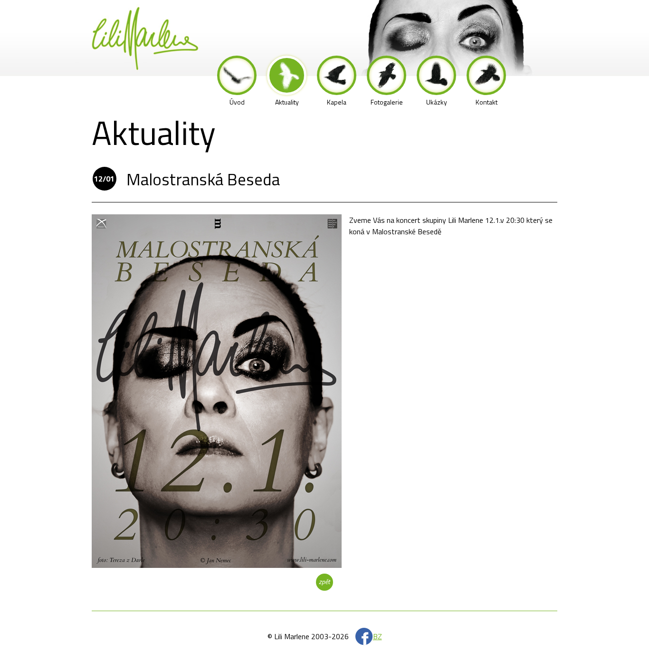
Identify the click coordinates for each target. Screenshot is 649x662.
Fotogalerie (387, 102)
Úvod (237, 102)
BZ (377, 636)
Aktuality (287, 102)
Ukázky (436, 102)
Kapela (336, 102)
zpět (324, 581)
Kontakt (486, 102)
